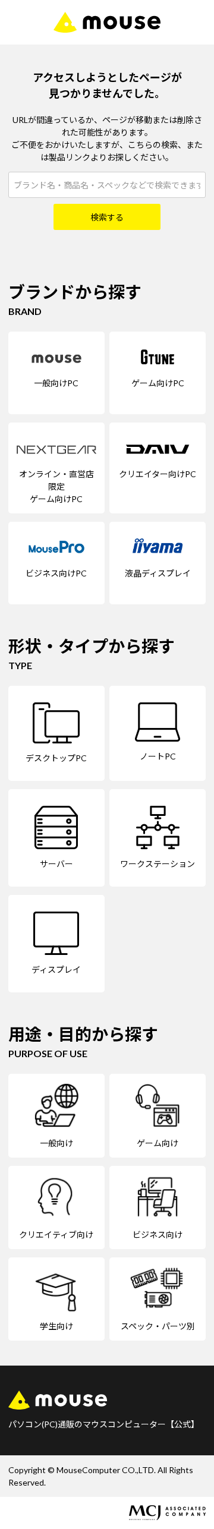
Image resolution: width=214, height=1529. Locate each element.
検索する (107, 217)
